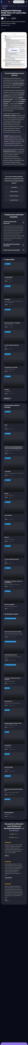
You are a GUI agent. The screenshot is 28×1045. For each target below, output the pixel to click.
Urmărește (13, 18)
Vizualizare (14, 50)
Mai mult (7, 398)
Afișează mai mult (5, 25)
